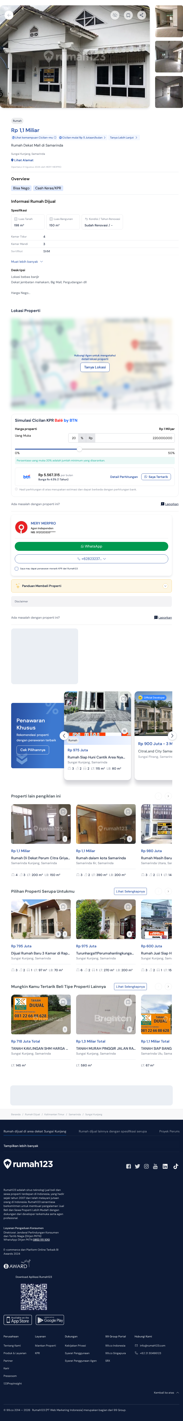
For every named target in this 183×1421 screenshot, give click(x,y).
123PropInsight (13, 1383)
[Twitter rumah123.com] (137, 1166)
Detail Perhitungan (124, 477)
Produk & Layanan (15, 1353)
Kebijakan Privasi (75, 1345)
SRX (107, 1361)
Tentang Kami (12, 1345)
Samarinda (75, 1114)
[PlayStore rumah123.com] (50, 1320)
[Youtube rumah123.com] (155, 1166)
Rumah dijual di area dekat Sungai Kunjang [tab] (35, 1131)
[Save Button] (128, 15)
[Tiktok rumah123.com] (175, 1166)
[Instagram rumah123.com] (146, 1166)
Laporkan (172, 504)
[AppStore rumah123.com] (18, 1320)
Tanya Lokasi (95, 367)
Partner (8, 1361)
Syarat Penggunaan (77, 1353)
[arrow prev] (64, 735)
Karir (6, 1368)
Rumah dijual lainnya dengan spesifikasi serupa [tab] (113, 1131)
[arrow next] (172, 735)
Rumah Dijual (32, 1114)
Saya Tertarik (158, 477)
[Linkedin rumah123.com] (165, 1166)
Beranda (16, 1114)
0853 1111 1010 (41, 1239)
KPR (37, 1353)
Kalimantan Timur (54, 1114)
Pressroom (10, 1376)
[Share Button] (141, 15)
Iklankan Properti (45, 1345)
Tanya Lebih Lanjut (122, 137)
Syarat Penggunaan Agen (81, 1361)
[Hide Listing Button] (114, 15)
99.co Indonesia (115, 1345)
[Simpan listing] (123, 699)
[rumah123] (28, 1164)
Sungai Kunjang (93, 1114)
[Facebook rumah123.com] (128, 1166)
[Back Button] (8, 15)
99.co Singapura (115, 1353)
